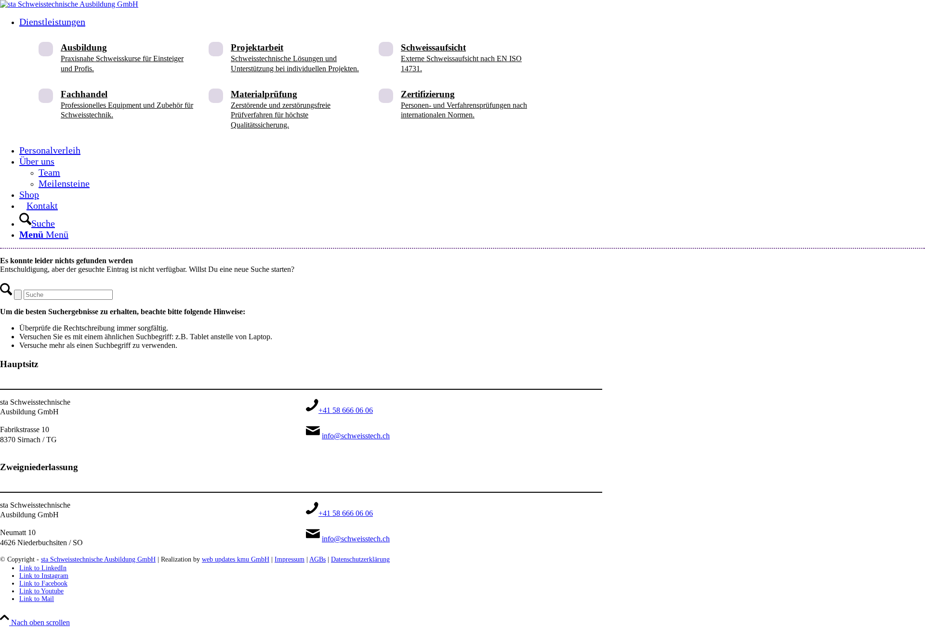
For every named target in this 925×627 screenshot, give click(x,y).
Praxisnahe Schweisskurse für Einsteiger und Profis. (122, 57)
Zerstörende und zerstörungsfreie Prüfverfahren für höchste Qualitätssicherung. (280, 109)
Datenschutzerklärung (360, 559)
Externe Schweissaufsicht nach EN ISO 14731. (461, 57)
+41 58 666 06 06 (345, 410)
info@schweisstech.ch (356, 436)
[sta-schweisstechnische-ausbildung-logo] (69, 4)
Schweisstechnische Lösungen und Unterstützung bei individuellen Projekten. (295, 57)
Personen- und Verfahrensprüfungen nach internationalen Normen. (464, 104)
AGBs (317, 559)
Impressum (289, 559)
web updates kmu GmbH (235, 559)
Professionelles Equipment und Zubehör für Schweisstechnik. (127, 104)
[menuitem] (310, 80)
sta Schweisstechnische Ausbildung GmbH (98, 559)
